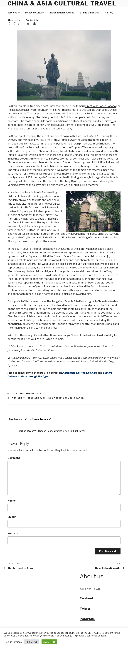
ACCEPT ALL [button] (49, 642)
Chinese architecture (58, 398)
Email (11, 516)
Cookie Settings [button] (13, 642)
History (109, 12)
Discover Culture (34, 12)
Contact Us (32, 20)
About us (12, 20)
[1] (112, 121)
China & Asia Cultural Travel (61, 3)
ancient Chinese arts (26, 398)
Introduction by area (27, 394)
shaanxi (79, 398)
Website (12, 533)
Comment (13, 457)
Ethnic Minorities (89, 12)
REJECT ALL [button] (31, 642)
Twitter (85, 608)
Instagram (87, 619)
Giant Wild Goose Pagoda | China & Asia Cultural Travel (56, 431)
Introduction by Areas (62, 12)
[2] (55, 169)
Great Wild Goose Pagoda (100, 106)
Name (12, 500)
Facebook (87, 598)
